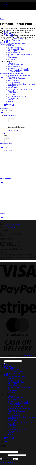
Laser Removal (13, 426)
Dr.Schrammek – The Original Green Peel (22, 75)
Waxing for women (14, 415)
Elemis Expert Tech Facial (16, 79)
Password (4, 455)
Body (9, 389)
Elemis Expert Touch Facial (17, 73)
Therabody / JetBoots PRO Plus (18, 403)
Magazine (3, 42)
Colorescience (13, 391)
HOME (6, 364)
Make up (11, 433)
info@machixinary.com (12, 224)
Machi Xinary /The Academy (17, 44)
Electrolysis (12, 427)
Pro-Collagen (12, 384)
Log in (15, 459)
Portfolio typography (7, 44)
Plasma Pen (12, 424)
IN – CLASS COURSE (15, 371)
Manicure (11, 434)
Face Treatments (13, 77)
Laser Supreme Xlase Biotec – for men (21, 422)
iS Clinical (11, 392)
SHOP (6, 375)
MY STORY (8, 33)
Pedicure (11, 436)
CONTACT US (9, 438)
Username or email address (10, 450)
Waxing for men (13, 419)
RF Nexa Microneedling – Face (18, 401)
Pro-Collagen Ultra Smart (16, 382)
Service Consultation (15, 399)
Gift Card (11, 378)
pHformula (11, 396)
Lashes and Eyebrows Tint (17, 429)
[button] (6, 4)
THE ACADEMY (9, 368)
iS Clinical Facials (14, 72)
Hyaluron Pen (12, 420)
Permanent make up (14, 431)
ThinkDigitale (28, 356)
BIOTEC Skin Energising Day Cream (20, 387)
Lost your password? (7, 462)
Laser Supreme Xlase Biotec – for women (22, 417)
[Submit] (8, 112)
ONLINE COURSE (14, 370)
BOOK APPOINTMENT (12, 40)
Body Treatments (13, 413)
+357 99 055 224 (9, 227)
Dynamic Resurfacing (15, 380)
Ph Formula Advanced (15, 398)
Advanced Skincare (14, 385)
